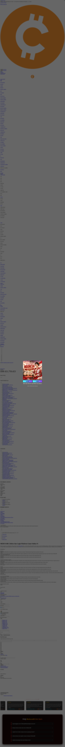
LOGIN (37, 381)
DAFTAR (27, 381)
